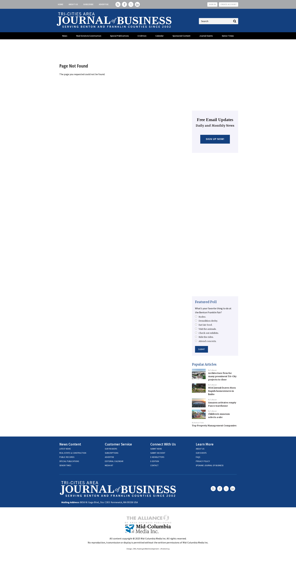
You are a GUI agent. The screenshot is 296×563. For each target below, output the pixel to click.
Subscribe (88, 4)
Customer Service (118, 444)
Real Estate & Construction (88, 36)
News (64, 36)
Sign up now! (215, 139)
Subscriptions (111, 453)
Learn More (205, 444)
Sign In (212, 4)
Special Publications (119, 36)
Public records (66, 457)
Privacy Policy (203, 461)
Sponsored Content (181, 36)
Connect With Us (163, 444)
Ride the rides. (206, 337)
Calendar (159, 36)
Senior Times (228, 36)
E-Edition (142, 36)
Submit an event (157, 453)
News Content (70, 444)
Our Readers (111, 448)
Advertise (104, 4)
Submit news (156, 448)
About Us (73, 4)
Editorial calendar (114, 461)
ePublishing (164, 549)
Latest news (65, 448)
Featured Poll (206, 302)
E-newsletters (157, 457)
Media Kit (109, 465)
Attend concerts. (207, 341)
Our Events (201, 453)
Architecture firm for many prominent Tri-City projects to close (222, 376)
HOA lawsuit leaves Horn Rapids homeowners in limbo (222, 390)
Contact (154, 465)
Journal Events (206, 36)
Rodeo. (202, 316)
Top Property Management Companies (214, 425)
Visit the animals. (207, 329)
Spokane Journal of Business (209, 465)
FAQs (198, 457)
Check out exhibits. (209, 333)
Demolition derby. (208, 320)
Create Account (228, 4)
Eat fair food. (205, 324)
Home (60, 4)
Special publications (69, 461)
